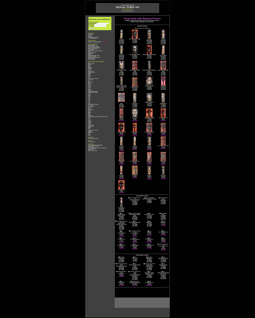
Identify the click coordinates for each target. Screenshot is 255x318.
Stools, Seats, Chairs (92, 56)
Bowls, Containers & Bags (93, 46)
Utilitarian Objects (91, 58)
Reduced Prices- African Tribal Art (94, 41)
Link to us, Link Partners (92, 150)
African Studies (91, 146)
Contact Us (90, 35)
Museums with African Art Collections (95, 145)
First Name (91, 24)
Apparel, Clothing (91, 45)
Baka (89, 66)
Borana (89, 76)
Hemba (89, 89)
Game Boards (90, 49)
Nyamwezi (90, 115)
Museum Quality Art (92, 52)
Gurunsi (89, 87)
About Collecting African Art (93, 37)
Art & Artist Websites (92, 148)
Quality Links (90, 149)
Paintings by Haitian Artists (93, 138)
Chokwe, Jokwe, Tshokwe (93, 78)
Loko (89, 102)
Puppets (89, 54)
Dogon (89, 83)
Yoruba (89, 135)
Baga (89, 65)
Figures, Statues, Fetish (92, 48)
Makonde (90, 107)
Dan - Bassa (90, 81)
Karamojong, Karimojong (93, 92)
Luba (89, 103)
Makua (89, 108)
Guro (89, 86)
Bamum (89, 69)
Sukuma (89, 127)
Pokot (89, 120)
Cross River (90, 79)
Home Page (90, 34)
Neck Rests (90, 53)
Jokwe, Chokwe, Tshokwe (93, 91)
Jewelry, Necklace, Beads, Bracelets (95, 50)
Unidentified (90, 132)
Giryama (89, 84)
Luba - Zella (90, 105)
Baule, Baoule (90, 71)
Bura (89, 77)
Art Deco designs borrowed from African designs (97, 147)
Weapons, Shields (91, 59)
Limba (89, 99)
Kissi (89, 94)
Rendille (89, 121)
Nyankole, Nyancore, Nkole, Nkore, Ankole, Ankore (97, 116)
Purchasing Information (92, 38)
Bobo (89, 74)
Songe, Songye (91, 125)
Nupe (89, 114)
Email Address (92, 23)
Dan (89, 80)
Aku (89, 62)
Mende (89, 110)
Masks (89, 51)
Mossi (89, 111)
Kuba (89, 96)
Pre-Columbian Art (91, 141)
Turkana (90, 131)
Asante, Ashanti (91, 63)
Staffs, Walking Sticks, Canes (93, 55)
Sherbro (89, 123)
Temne (89, 128)
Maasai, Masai (91, 109)
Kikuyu (89, 93)
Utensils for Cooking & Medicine (94, 57)
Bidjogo (89, 73)
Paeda (89, 117)
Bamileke (90, 68)
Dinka (89, 82)
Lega (89, 98)
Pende (89, 118)
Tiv (88, 129)
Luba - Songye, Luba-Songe (93, 104)
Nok (89, 113)
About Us (90, 36)
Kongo (89, 95)
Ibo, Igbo (89, 90)
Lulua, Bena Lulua (91, 106)
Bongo (89, 75)
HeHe (89, 88)
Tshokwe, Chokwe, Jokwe (93, 130)
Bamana (89, 67)
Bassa (89, 70)
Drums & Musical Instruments (93, 47)
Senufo (89, 122)
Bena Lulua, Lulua (91, 72)
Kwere (89, 97)
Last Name (91, 26)
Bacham (89, 64)
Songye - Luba (91, 126)
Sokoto (89, 124)
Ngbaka (89, 112)
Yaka (89, 134)
